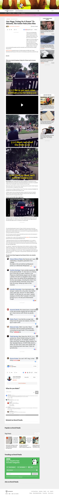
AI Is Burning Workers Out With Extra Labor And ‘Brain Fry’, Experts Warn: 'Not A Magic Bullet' (47, 137)
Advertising (40, 491)
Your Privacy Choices (34, 491)
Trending (9, 13)
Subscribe (35, 473)
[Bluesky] (12, 493)
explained (27, 237)
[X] (11, 493)
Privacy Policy (45, 493)
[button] (36, 434)
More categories (10, 470)
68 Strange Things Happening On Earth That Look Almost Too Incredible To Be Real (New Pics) (47, 46)
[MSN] (16, 493)
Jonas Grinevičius (11, 26)
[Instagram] (7, 493)
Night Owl (10, 402)
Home (6, 13)
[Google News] (17, 493)
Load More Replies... (12, 405)
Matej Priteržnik (9, 50)
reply (11, 397)
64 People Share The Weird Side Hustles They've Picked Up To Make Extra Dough (47, 60)
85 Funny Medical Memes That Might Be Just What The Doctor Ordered (47, 31)
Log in (52, 10)
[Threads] (14, 493)
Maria (8, 399)
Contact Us (51, 491)
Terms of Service (50, 493)
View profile (26, 377)
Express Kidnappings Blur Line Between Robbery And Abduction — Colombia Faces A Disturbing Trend (47, 108)
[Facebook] (6, 493)
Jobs (48, 491)
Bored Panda (9, 491)
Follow (34, 377)
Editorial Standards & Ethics (37, 493)
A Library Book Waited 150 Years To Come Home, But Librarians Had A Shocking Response (47, 122)
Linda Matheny (11, 411)
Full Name (9, 407)
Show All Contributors (22, 383)
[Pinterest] (9, 493)
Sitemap (31, 493)
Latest (13, 13)
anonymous (17, 26)
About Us (45, 491)
